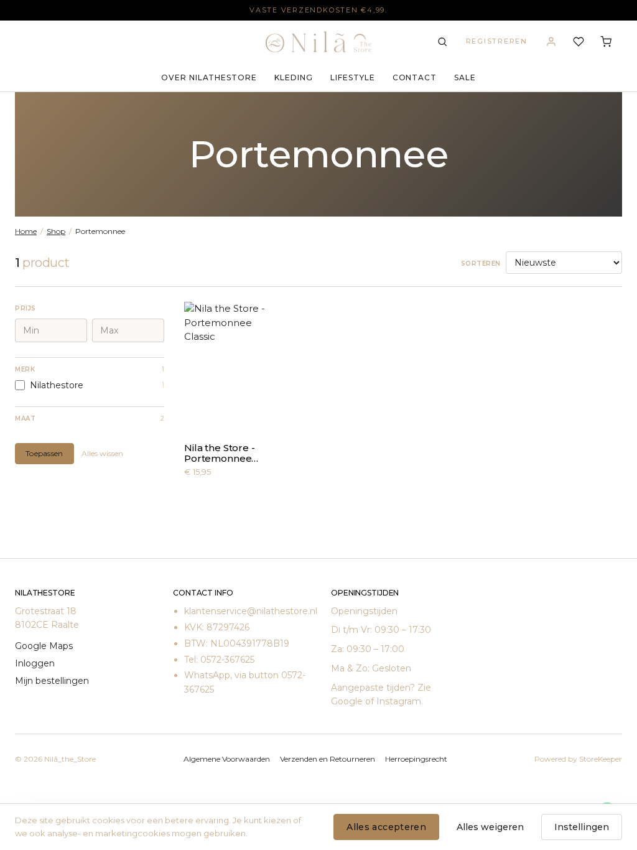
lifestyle (352, 77)
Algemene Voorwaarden (227, 759)
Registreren (497, 41)
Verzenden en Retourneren (327, 759)
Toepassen (44, 453)
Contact (415, 77)
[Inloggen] (551, 41)
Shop (56, 231)
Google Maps (44, 646)
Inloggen (35, 663)
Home (26, 231)
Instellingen (581, 827)
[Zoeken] (442, 41)
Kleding (293, 77)
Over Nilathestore (209, 77)
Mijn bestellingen (52, 680)
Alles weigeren (490, 827)
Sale (465, 77)
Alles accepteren (386, 827)
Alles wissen (102, 453)
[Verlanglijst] (578, 41)
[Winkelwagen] (606, 41)
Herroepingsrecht (416, 759)
